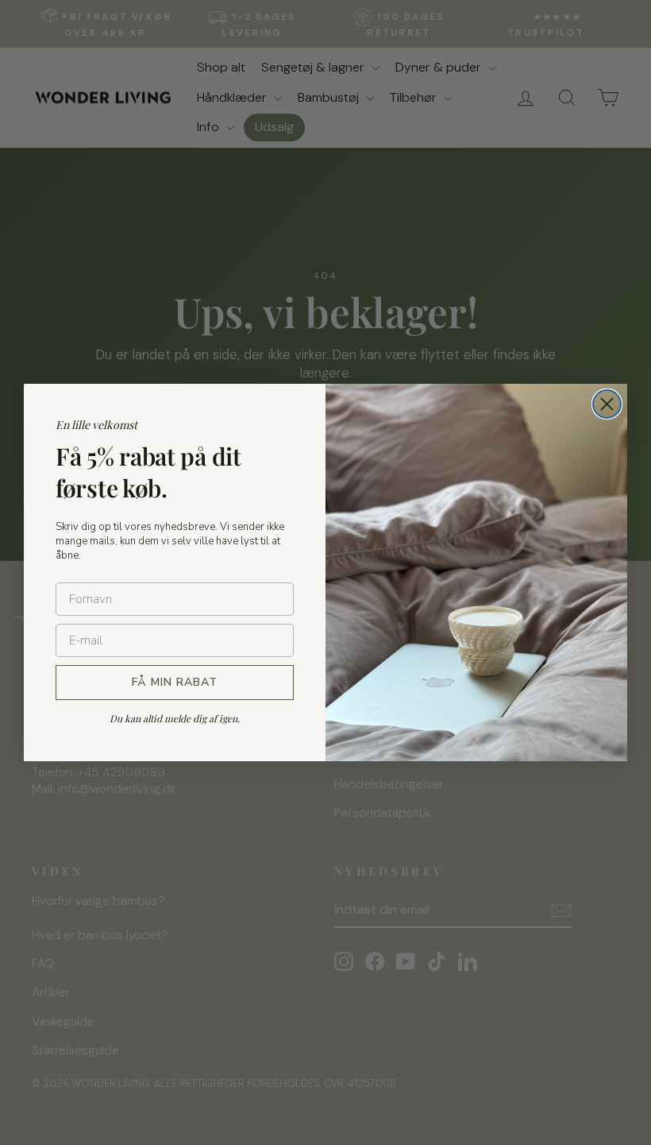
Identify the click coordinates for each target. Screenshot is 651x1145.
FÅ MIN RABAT (175, 682)
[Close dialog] (607, 404)
